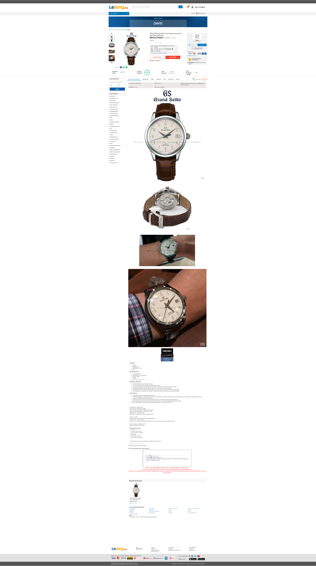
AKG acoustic (113, 100)
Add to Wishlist (134, 503)
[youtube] (198, 556)
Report (204, 79)
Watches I (112, 156)
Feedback (170, 548)
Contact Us (171, 547)
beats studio (152, 512)
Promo (193, 13)
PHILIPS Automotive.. (114, 139)
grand (169, 511)
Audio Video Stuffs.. (114, 104)
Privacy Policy (155, 551)
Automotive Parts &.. (114, 109)
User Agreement (155, 550)
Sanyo (111, 143)
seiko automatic (192, 512)
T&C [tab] (164, 79)
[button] (112, 33)
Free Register (201, 7)
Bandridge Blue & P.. (114, 111)
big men (170, 512)
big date (131, 511)
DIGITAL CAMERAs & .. (115, 122)
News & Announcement (174, 550)
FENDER (112, 124)
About (153, 547)
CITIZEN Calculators (114, 115)
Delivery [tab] (158, 79)
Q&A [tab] (152, 79)
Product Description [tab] (134, 79)
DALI (111, 117)
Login (196, 7)
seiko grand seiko (172, 508)
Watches (122, 29)
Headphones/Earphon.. (115, 126)
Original (128, 29)
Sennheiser (112, 147)
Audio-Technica (113, 107)
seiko (169, 510)
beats (189, 510)
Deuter (111, 119)
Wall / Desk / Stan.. (114, 154)
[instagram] (192, 556)
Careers (153, 548)
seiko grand (132, 508)
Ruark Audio (112, 141)
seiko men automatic (154, 511)
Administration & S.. (114, 98)
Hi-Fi (111, 128)
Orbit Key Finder (113, 132)
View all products (171, 73)
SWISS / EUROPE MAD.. (115, 149)
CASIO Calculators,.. (114, 113)
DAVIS (197, 40)
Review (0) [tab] (145, 79)
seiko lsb (131, 512)
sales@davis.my (155, 456)
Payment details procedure (139, 379)
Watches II (112, 158)
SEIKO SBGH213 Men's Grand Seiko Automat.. (135, 498)
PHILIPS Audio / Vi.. (114, 137)
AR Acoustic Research (114, 102)
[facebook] (189, 556)
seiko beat (132, 510)
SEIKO (160, 83)
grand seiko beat (133, 514)
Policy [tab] (177, 79)
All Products (112, 96)
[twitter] (195, 556)
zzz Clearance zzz (114, 162)
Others (111, 134)
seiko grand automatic (193, 508)
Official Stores (201, 13)
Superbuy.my (192, 550)
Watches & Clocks (114, 29)
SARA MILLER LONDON (115, 145)
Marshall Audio (113, 130)
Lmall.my (191, 548)
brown (189, 511)
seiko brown (152, 508)
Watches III (112, 160)
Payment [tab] (170, 79)
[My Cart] (188, 7)
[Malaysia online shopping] (119, 8)
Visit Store (202, 45)
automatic (151, 510)
